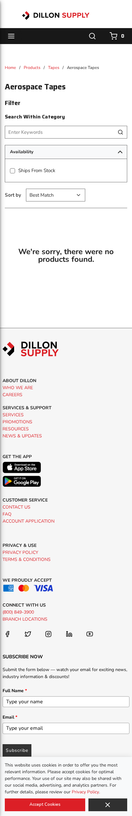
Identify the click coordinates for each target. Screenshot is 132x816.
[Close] (107, 804)
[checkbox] (12, 170)
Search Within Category (35, 117)
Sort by (13, 195)
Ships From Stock (36, 170)
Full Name (15, 691)
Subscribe (17, 750)
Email (10, 717)
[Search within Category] (120, 132)
